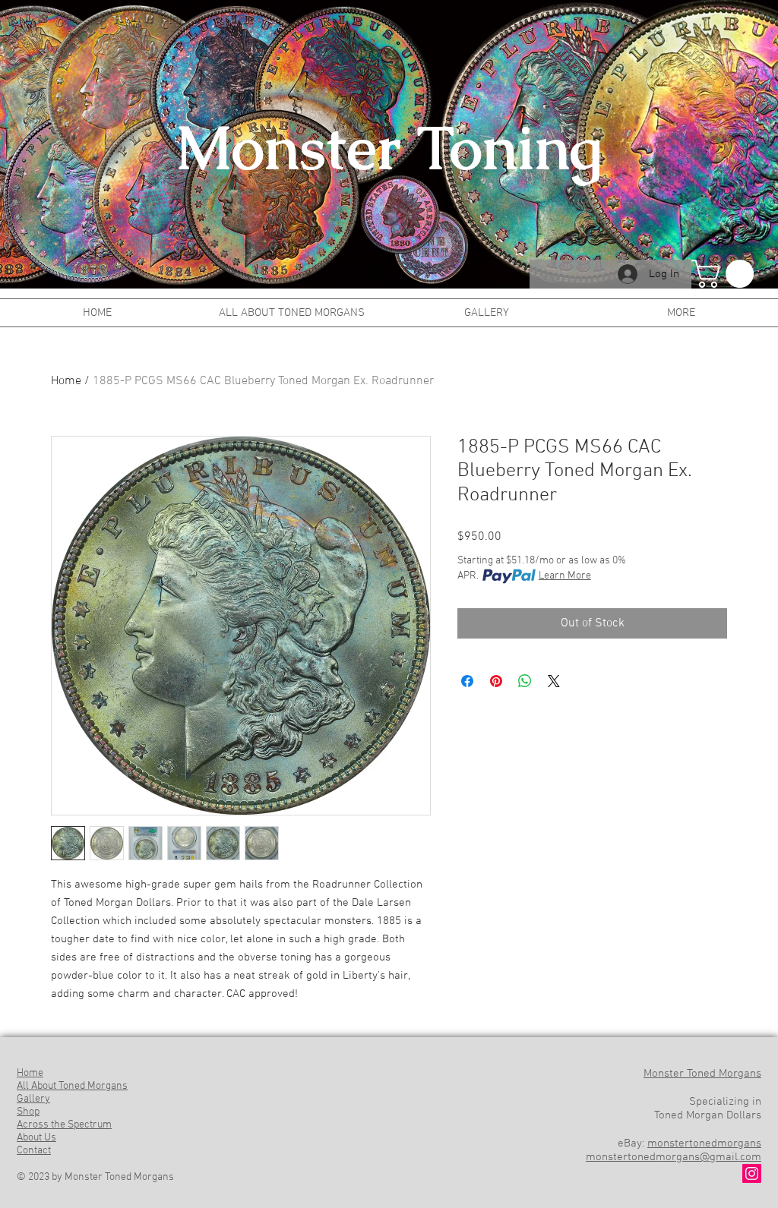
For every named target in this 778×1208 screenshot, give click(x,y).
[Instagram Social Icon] (751, 1173)
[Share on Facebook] (467, 681)
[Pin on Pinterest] (496, 681)
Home (66, 381)
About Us (36, 1137)
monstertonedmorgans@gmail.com (673, 1157)
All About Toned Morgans (72, 1086)
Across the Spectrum (64, 1124)
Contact (34, 1150)
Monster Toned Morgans (702, 1073)
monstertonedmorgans (704, 1143)
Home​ (30, 1073)
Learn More (565, 575)
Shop (28, 1111)
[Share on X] (554, 681)
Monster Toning (389, 148)
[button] (726, 274)
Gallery (33, 1099)
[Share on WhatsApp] (525, 681)
